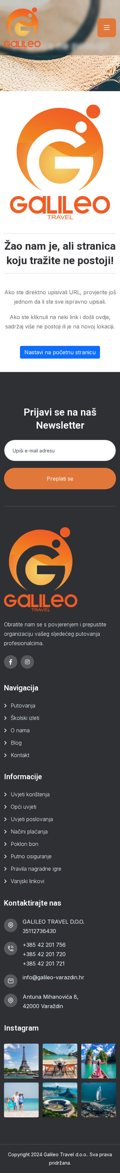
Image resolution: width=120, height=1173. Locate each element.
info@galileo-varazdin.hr (53, 977)
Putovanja (23, 705)
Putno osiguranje (31, 856)
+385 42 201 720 (44, 954)
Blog (16, 742)
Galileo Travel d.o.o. (65, 1154)
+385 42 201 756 (44, 944)
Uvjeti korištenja (30, 794)
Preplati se (60, 478)
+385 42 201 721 (44, 963)
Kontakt (20, 755)
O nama (20, 730)
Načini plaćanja (29, 831)
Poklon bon (24, 844)
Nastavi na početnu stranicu (60, 352)
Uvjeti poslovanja (32, 819)
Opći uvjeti (23, 806)
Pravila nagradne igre (36, 868)
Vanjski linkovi (27, 881)
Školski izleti (25, 718)
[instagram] (27, 662)
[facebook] (10, 662)
